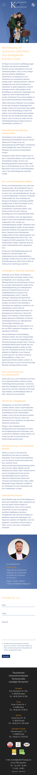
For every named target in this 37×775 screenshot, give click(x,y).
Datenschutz (22, 771)
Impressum (14, 771)
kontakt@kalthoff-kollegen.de (21, 584)
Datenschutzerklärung (16, 643)
